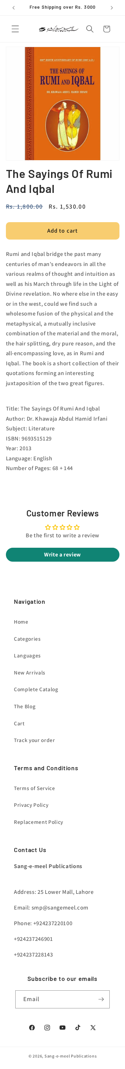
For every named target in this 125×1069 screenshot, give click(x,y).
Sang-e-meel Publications (70, 1056)
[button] (15, 29)
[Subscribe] (101, 999)
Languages (27, 655)
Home (21, 621)
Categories (27, 638)
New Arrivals (29, 672)
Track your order (34, 739)
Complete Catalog (36, 689)
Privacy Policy (31, 804)
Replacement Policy (38, 821)
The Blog (24, 706)
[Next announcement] (111, 7)
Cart (19, 723)
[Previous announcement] (13, 7)
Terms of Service (34, 788)
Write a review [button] (62, 554)
